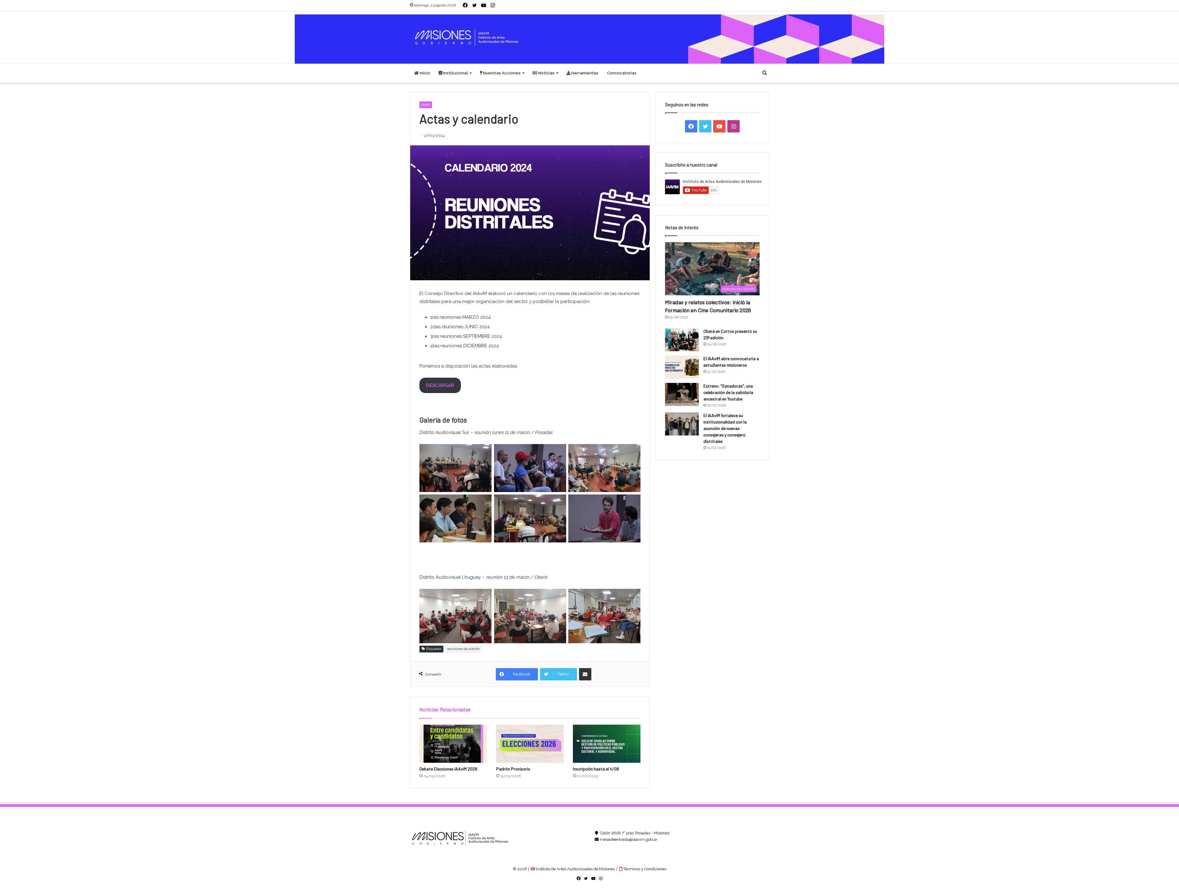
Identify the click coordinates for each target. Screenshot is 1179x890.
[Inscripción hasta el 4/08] (606, 744)
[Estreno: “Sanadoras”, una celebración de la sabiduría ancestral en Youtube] (682, 394)
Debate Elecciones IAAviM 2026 (448, 768)
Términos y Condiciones (644, 869)
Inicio (424, 73)
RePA (425, 105)
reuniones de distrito (463, 649)
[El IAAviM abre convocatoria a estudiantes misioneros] (682, 367)
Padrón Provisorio (513, 768)
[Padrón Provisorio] (530, 744)
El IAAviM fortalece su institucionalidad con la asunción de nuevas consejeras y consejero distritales (725, 428)
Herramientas (584, 73)
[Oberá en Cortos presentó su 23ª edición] (682, 339)
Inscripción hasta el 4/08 (596, 768)
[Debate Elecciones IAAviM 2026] (453, 744)
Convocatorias (621, 73)
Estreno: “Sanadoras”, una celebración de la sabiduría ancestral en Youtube (728, 392)
